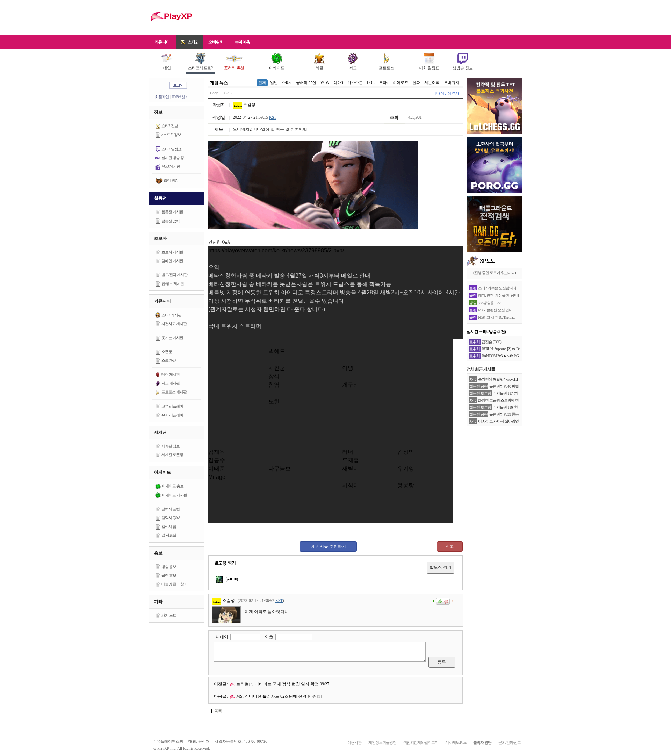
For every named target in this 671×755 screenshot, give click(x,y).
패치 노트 (168, 615)
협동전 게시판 (172, 212)
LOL (371, 82)
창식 (274, 376)
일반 (274, 82)
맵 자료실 (168, 535)
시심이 (350, 485)
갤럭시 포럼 (170, 509)
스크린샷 (168, 360)
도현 (274, 401)
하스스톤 (355, 82)
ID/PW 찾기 (180, 97)
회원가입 (162, 97)
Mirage (216, 477)
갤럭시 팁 (168, 526)
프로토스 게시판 (174, 392)
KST (272, 117)
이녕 (347, 368)
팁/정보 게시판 (172, 283)
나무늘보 (279, 469)
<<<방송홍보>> (489, 303)
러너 (347, 452)
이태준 (216, 469)
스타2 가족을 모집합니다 (497, 288)
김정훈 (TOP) (491, 342)
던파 (416, 82)
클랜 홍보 (168, 575)
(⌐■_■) (231, 579)
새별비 (350, 469)
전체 (262, 82)
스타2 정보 (169, 126)
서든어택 (432, 82)
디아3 (338, 82)
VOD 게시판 (170, 166)
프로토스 (386, 68)
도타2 (384, 82)
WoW (324, 82)
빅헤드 (276, 351)
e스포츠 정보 (171, 134)
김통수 (216, 460)
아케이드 (276, 68)
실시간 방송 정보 (174, 158)
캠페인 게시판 (172, 261)
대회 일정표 (429, 68)
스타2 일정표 (171, 149)
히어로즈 (400, 82)
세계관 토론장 (172, 455)
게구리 (350, 385)
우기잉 (405, 469)
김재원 (216, 452)
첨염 (274, 385)
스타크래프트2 (200, 68)
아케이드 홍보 (172, 486)
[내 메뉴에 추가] (447, 93)
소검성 (248, 104)
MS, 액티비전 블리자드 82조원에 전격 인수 (275, 696)
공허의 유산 (234, 68)
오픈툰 (166, 352)
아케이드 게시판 (174, 495)
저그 (353, 68)
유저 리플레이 (172, 415)
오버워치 (451, 82)
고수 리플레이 (172, 406)
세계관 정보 (170, 446)
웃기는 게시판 (172, 338)
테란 (319, 68)
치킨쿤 (276, 368)
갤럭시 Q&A (170, 518)
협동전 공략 (170, 221)
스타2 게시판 (171, 315)
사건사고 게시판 (174, 324)
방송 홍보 (168, 567)
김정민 (405, 452)
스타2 (287, 82)
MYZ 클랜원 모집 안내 (495, 310)
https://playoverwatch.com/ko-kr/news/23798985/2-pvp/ (276, 250)
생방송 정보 (463, 68)
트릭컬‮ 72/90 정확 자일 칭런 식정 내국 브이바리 (282, 684)
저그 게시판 (170, 383)
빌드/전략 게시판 (174, 275)
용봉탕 (405, 485)
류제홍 (350, 460)
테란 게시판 (170, 374)
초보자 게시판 (172, 252)
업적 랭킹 (171, 180)
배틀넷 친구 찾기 (174, 584)
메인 (167, 68)
